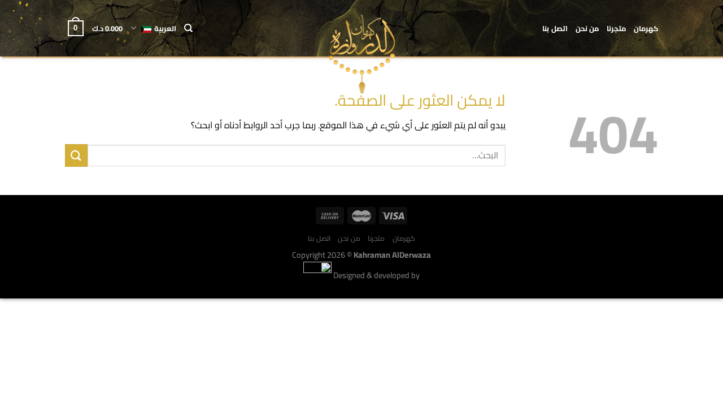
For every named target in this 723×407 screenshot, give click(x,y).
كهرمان (646, 28)
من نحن (587, 28)
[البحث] (188, 28)
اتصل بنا (554, 28)
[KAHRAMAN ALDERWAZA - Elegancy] (362, 54)
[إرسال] (76, 155)
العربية (165, 28)
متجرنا (616, 28)
